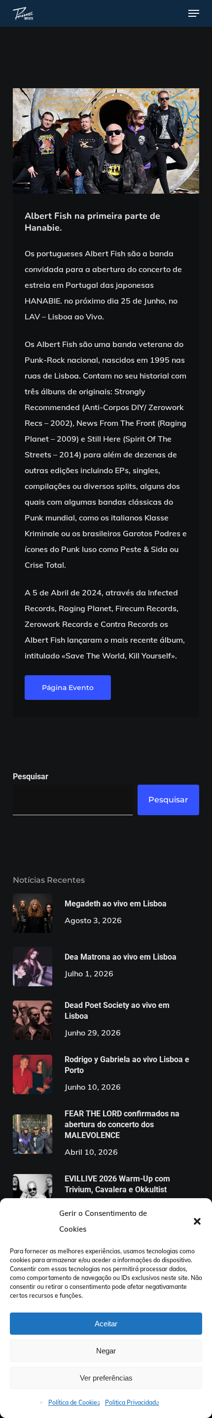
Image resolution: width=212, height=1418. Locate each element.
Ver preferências (106, 1378)
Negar (106, 1351)
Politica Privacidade (132, 1402)
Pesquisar (30, 776)
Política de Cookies (74, 1402)
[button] (197, 1221)
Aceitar (106, 1323)
